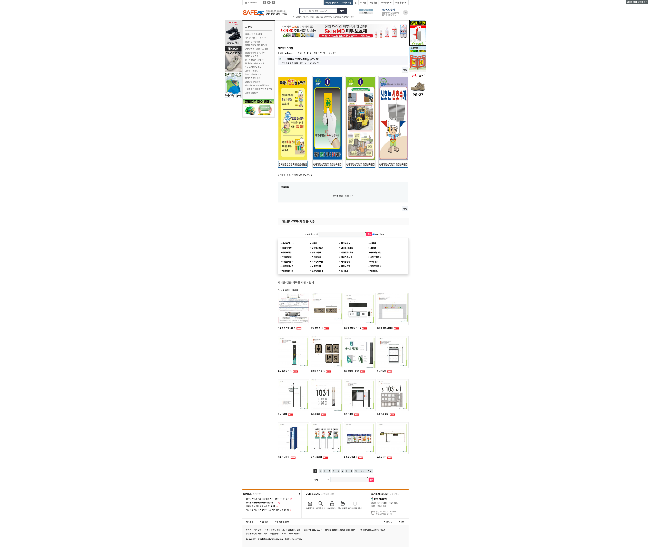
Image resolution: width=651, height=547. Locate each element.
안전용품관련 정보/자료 (255, 52)
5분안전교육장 (347, 252)
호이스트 (344, 270)
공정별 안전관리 (252, 92)
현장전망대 (287, 256)
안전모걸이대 (375, 266)
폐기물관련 (345, 261)
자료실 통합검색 (311, 234)
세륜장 (373, 247)
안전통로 (374, 270)
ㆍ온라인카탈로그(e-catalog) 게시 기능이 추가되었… (266, 498)
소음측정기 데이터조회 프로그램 (258, 89)
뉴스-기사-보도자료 (253, 74)
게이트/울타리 (288, 243)
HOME (389, 521)
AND (383, 234)
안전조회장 (287, 252)
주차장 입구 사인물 (385, 328)
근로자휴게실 (375, 252)
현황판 (314, 243)
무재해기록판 (317, 247)
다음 (362, 470)
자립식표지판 (316, 457)
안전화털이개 (287, 270)
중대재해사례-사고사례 (254, 63)
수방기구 (374, 261)
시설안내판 (283, 414)
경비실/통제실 (347, 247)
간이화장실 (316, 256)
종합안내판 (349, 414)
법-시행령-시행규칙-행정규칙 (257, 85)
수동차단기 (382, 457)
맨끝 (369, 470)
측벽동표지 (316, 414)
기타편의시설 (346, 256)
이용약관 (264, 521)
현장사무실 (345, 243)
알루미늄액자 (350, 457)
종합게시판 (287, 247)
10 (356, 470)
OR (376, 234)
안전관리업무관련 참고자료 (256, 48)
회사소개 (249, 521)
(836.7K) (301, 59)
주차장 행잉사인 (352, 328)
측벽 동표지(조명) (352, 371)
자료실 (249, 27)
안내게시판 (382, 371)
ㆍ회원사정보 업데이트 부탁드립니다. (259, 506)
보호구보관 (316, 266)
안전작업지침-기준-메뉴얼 (256, 45)
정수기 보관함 (284, 457)
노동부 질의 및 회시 (253, 67)
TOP (403, 521)
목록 (405, 69)
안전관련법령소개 (252, 81)
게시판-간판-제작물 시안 (255, 37)
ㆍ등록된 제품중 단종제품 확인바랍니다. (261, 502)
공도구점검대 (375, 256)
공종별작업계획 (251, 70)
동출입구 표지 (383, 414)
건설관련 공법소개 (252, 78)
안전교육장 (316, 252)
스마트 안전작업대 (286, 328)
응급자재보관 (287, 266)
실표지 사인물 (318, 371)
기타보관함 (345, 266)
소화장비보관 (317, 261)
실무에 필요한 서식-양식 (255, 59)
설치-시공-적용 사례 (253, 34)
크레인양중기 (317, 270)
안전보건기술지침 (252, 41)
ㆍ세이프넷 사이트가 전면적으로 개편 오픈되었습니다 (266, 509)
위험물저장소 (287, 261)
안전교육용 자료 (252, 56)
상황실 (373, 243)
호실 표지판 (317, 328)
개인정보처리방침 (282, 521)
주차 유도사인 (285, 371)
